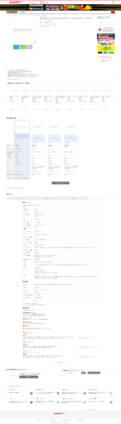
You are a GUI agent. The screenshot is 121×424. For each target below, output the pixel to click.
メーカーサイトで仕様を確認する (29, 304)
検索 (83, 372)
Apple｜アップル (43, 16)
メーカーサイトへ (46, 289)
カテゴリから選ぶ (12, 12)
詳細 (54, 26)
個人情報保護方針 (53, 420)
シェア (106, 52)
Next (114, 98)
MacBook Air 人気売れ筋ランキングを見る (15, 188)
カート (113, 3)
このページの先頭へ (91, 409)
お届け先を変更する (103, 18)
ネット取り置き (77, 13)
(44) (60, 103)
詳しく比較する (60, 183)
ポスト (101, 52)
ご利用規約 (39, 420)
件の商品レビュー (51, 19)
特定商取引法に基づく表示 (67, 420)
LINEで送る (112, 52)
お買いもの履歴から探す (94, 372)
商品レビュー (74, 198)
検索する (28, 377)
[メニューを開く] (7, 2)
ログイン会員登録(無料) (32, 2)
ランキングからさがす (55, 13)
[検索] (113, 12)
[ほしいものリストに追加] (34, 42)
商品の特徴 (47, 198)
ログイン (33, 14)
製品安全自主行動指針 (81, 420)
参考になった (83, 337)
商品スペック (19, 198)
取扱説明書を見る (41, 304)
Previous (7, 98)
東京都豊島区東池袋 (44, 2)
